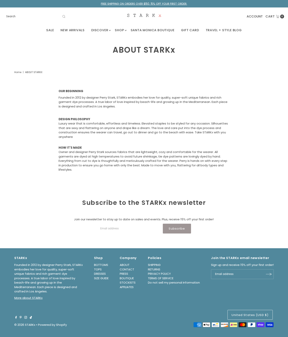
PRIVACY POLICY (159, 274)
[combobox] (36, 16)
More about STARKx (28, 298)
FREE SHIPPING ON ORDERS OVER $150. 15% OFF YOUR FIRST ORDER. (144, 4)
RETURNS (154, 269)
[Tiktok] (31, 318)
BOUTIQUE (127, 278)
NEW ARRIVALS (73, 30)
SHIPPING (154, 265)
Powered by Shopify (52, 325)
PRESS (124, 274)
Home (17, 72)
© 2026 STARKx (24, 325)
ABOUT (125, 265)
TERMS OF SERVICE (160, 278)
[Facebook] (16, 318)
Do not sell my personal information (174, 282)
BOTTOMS (101, 265)
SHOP (119, 30)
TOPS (98, 269)
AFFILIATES (127, 287)
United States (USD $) (250, 315)
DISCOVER (99, 30)
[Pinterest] (21, 318)
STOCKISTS (128, 282)
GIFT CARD (190, 30)
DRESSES (100, 274)
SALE (50, 30)
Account (255, 16)
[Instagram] (25, 318)
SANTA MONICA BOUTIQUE (153, 30)
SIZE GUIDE (101, 278)
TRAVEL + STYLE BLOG (224, 30)
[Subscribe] (269, 274)
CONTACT (127, 269)
